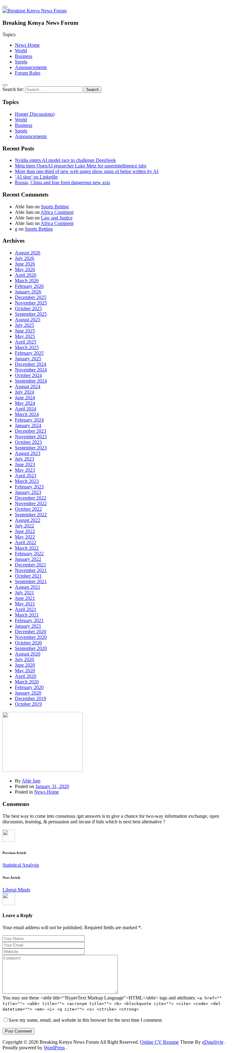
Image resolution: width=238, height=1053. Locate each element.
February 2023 (29, 486)
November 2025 (31, 303)
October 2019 (28, 704)
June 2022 (25, 531)
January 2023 (28, 492)
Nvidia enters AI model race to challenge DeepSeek (65, 160)
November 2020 (31, 637)
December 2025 (30, 297)
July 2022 (24, 525)
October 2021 (28, 575)
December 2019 (30, 698)
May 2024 (25, 403)
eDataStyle (212, 1042)
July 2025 (24, 325)
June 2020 (25, 665)
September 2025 (31, 314)
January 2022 (28, 559)
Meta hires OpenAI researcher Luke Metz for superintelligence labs (80, 165)
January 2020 (28, 693)
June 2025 (25, 330)
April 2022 (25, 542)
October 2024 (28, 375)
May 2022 (25, 537)
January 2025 (28, 358)
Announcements (31, 67)
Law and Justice (57, 217)
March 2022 (27, 548)
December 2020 (30, 631)
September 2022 (31, 514)
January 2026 (28, 291)
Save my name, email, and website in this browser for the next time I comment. (86, 1020)
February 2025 (29, 353)
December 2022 (30, 497)
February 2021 (29, 620)
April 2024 (25, 408)
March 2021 (27, 615)
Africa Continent (57, 212)
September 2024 (31, 381)
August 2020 (27, 653)
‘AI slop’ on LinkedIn (36, 177)
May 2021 (25, 603)
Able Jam (31, 780)
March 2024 (27, 414)
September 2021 (31, 581)
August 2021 (27, 587)
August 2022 (27, 520)
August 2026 (27, 252)
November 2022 (31, 503)
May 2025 (25, 336)
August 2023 (27, 453)
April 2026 (25, 275)
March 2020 (27, 681)
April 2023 (25, 475)
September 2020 (31, 648)
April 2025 (25, 341)
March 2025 (27, 347)
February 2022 (29, 553)
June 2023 (25, 464)
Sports (21, 61)
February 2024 (29, 419)
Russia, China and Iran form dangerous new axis (62, 182)
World (21, 50)
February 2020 (29, 687)
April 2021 (25, 609)
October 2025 (28, 308)
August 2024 (27, 386)
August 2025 (27, 319)
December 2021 (30, 564)
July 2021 (24, 592)
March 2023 (27, 481)
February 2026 (29, 286)
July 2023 (24, 459)
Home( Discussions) (35, 114)
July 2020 (24, 659)
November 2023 (31, 436)
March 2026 (27, 280)
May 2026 (25, 269)
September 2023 (31, 447)
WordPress (54, 1047)
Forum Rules (27, 73)
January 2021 (28, 626)
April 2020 (25, 676)
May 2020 (25, 670)
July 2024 (24, 392)
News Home (27, 45)
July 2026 (24, 258)
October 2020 (28, 642)
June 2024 (25, 397)
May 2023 (25, 470)
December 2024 (30, 364)
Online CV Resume (159, 1042)
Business (23, 56)
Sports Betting (55, 206)
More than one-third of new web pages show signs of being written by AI (86, 171)
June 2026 (25, 263)
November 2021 (31, 570)
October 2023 (28, 442)
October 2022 (28, 509)
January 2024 (28, 425)
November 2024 (31, 369)
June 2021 (25, 598)
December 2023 (30, 431)
